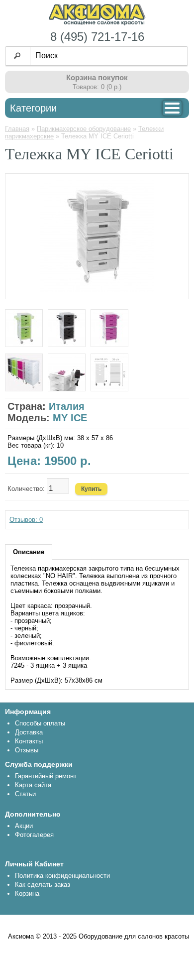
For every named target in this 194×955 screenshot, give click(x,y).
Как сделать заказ (42, 884)
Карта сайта (33, 785)
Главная (17, 128)
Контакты (29, 741)
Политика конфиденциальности (62, 875)
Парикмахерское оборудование (84, 128)
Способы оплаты (40, 723)
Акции (24, 826)
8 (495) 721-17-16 (97, 36)
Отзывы (26, 750)
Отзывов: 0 (26, 519)
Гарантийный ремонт (46, 776)
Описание (28, 552)
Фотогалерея (34, 834)
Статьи (25, 794)
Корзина (27, 893)
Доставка (29, 732)
